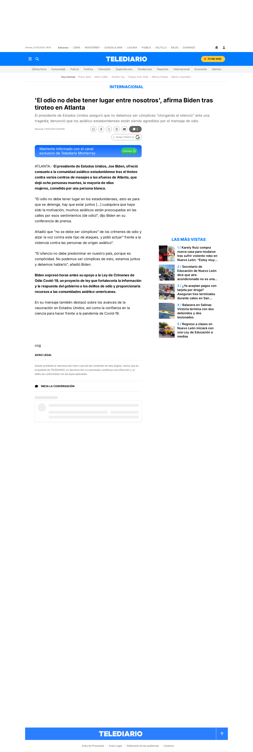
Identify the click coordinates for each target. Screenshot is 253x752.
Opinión (216, 69)
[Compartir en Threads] (117, 129)
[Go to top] (222, 734)
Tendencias (145, 69)
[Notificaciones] (217, 47)
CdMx (76, 47)
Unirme (127, 151)
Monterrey (92, 47)
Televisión (104, 69)
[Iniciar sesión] (224, 47)
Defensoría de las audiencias (143, 745)
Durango (189, 47)
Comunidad (58, 69)
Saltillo (161, 47)
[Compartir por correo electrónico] (124, 129)
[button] (126, 137)
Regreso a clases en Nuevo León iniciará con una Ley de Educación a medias (195, 330)
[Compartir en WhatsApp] (93, 129)
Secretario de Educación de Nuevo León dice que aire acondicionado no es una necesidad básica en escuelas (197, 277)
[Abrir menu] (30, 59)
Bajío (174, 47)
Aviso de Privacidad (93, 745)
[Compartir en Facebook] (101, 129)
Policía (74, 69)
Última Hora (39, 69)
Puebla (146, 47)
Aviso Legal (115, 745)
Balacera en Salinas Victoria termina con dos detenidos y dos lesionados (195, 311)
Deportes (162, 69)
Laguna (132, 47)
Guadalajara (113, 47)
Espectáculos (124, 69)
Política (88, 69)
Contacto (169, 745)
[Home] (126, 59)
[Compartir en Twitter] (109, 129)
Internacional (181, 69)
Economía (201, 69)
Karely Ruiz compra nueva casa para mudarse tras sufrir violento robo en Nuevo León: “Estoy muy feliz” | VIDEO (197, 256)
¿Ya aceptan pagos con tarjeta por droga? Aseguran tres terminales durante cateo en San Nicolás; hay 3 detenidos (197, 294)
